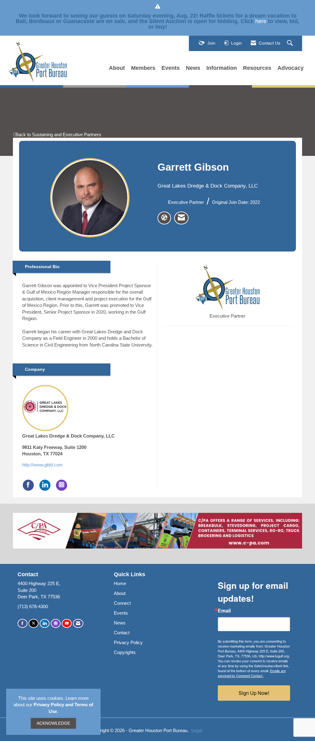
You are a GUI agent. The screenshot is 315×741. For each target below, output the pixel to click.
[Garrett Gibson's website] (164, 218)
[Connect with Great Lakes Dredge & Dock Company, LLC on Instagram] (61, 485)
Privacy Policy (128, 642)
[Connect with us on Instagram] (56, 623)
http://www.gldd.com (42, 464)
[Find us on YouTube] (67, 623)
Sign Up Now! (254, 692)
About (117, 68)
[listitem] (181, 218)
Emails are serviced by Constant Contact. (252, 673)
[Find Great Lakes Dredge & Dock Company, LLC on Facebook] (28, 485)
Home (120, 583)
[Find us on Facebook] (22, 623)
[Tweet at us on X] (33, 623)
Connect (122, 603)
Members (143, 68)
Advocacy (290, 68)
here (260, 21)
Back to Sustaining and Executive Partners (58, 134)
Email (224, 610)
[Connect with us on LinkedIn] (45, 623)
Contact (122, 632)
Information (221, 68)
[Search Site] (290, 43)
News (193, 68)
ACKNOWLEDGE (53, 723)
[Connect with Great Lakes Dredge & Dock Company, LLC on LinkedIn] (45, 485)
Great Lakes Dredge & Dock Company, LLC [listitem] (68, 435)
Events (170, 68)
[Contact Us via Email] (78, 623)
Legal (196, 730)
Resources (257, 68)
